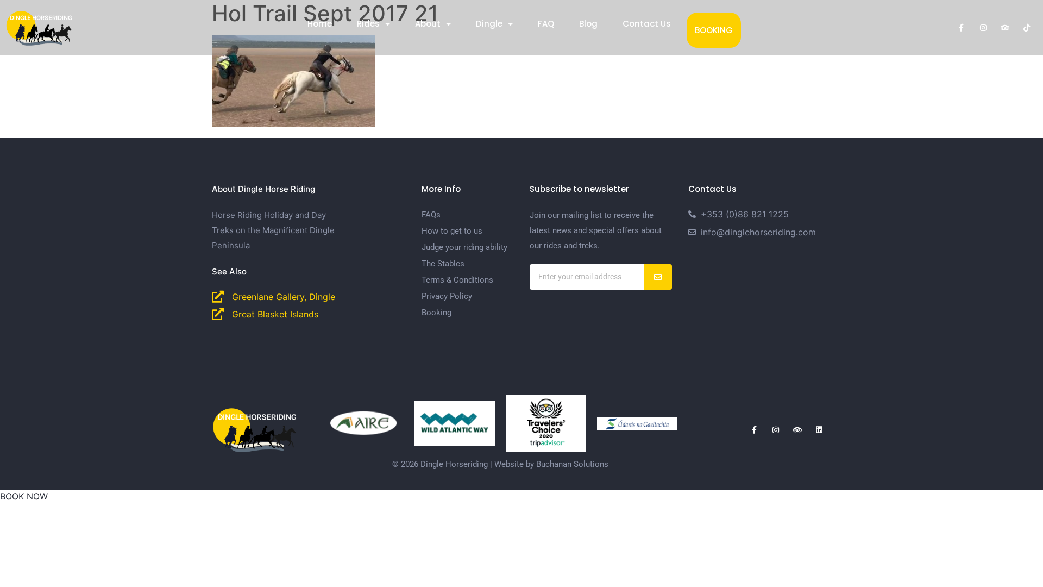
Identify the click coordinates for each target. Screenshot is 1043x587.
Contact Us (647, 23)
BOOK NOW (24, 496)
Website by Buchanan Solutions (551, 464)
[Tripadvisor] (1005, 27)
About (428, 23)
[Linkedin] (819, 430)
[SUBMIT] (658, 277)
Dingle (489, 23)
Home (319, 23)
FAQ (546, 23)
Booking (714, 30)
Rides (368, 23)
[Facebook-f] (961, 27)
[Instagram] (983, 27)
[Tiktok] (1026, 27)
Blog (588, 23)
